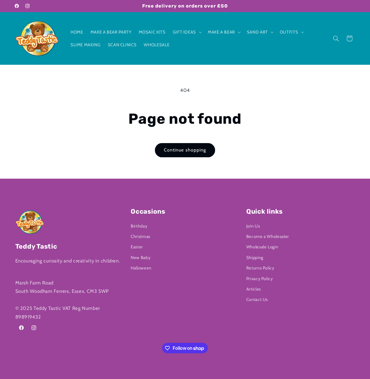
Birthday (139, 226)
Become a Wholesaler (267, 236)
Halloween (141, 268)
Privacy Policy (259, 278)
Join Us (253, 226)
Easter (137, 247)
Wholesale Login (262, 247)
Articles (253, 289)
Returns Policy (260, 268)
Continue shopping (185, 150)
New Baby (140, 257)
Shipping (254, 257)
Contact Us (257, 299)
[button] (186, 32)
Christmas (140, 236)
